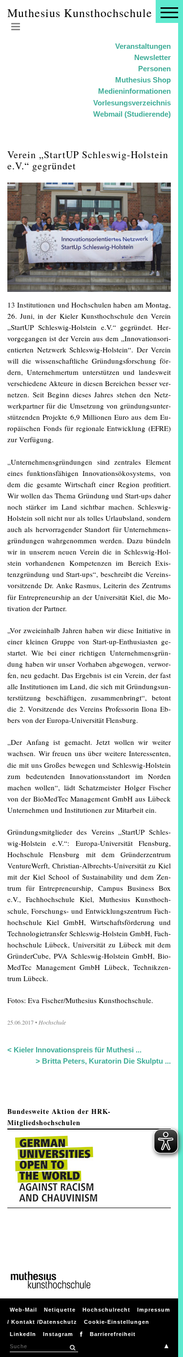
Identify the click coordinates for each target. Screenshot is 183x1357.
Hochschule (52, 1022)
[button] (72, 1348)
